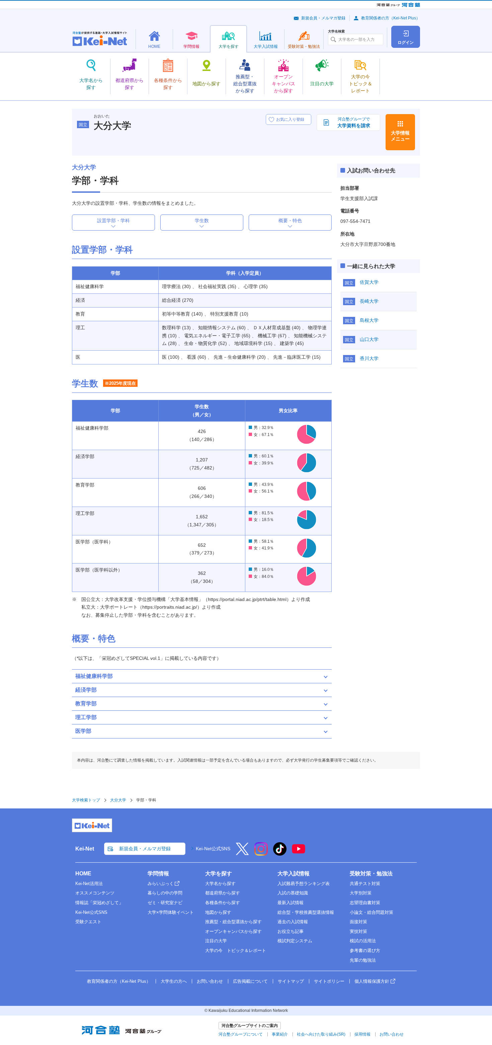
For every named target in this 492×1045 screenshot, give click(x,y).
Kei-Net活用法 (89, 883)
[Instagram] (261, 853)
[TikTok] (279, 853)
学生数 (202, 220)
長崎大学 (369, 301)
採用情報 (362, 1034)
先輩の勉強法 (363, 960)
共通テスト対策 (365, 883)
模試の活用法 (363, 940)
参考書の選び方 (365, 950)
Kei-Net (84, 849)
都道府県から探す (222, 892)
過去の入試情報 (292, 921)
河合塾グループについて (241, 1034)
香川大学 (369, 358)
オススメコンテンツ (94, 892)
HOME (83, 873)
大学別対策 (361, 892)
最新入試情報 (290, 902)
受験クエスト (88, 921)
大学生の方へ (174, 981)
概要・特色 (290, 220)
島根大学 (369, 320)
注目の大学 (216, 940)
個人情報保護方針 (371, 981)
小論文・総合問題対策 (371, 912)
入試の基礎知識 (292, 892)
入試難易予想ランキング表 (303, 883)
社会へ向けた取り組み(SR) (321, 1034)
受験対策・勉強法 (371, 873)
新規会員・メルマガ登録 (323, 18)
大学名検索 (336, 31)
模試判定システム (294, 940)
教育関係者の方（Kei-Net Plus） (390, 18)
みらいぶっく (161, 883)
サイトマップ (291, 981)
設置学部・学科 (113, 220)
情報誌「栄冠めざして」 (99, 902)
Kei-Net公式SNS (213, 848)
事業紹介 (280, 1034)
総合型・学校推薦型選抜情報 (305, 912)
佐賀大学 (369, 282)
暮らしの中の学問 (165, 892)
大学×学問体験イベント (171, 912)
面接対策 (358, 921)
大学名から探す (220, 883)
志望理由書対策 (365, 902)
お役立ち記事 (290, 931)
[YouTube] (298, 853)
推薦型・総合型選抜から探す (233, 921)
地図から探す (218, 912)
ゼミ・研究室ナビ (165, 902)
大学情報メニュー (400, 136)
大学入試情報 (293, 873)
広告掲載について (250, 981)
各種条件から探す (222, 902)
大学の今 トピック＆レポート (235, 950)
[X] (242, 853)
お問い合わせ (210, 981)
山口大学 (369, 339)
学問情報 (158, 873)
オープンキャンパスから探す (233, 931)
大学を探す (218, 873)
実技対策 (358, 931)
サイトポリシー (329, 981)
